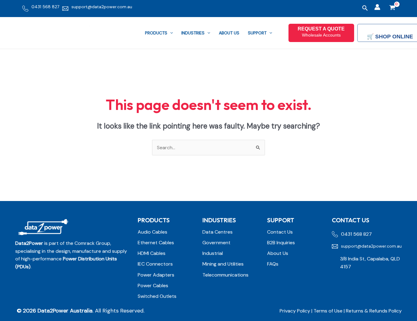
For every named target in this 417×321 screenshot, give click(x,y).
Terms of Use (329, 311)
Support (257, 33)
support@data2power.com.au (101, 6)
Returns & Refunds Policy (374, 311)
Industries (193, 33)
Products (156, 33)
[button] (365, 8)
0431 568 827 (45, 6)
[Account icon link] (377, 7)
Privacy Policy (295, 311)
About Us (229, 33)
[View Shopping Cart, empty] (392, 8)
